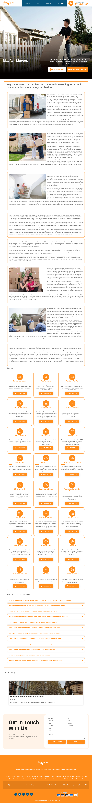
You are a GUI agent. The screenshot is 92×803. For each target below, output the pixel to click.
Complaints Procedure (56, 776)
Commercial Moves (19, 381)
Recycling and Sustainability (52, 778)
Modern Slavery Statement (15, 778)
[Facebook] (15, 794)
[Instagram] (23, 794)
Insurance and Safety (81, 776)
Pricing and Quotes (40, 778)
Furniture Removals (20, 408)
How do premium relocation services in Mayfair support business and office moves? (32, 649)
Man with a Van (72, 436)
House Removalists (72, 408)
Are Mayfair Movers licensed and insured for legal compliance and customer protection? (33, 611)
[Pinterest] (31, 794)
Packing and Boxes (46, 489)
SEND (76, 742)
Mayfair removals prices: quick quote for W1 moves (27, 696)
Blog (38, 3)
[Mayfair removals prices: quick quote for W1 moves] (46, 688)
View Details (21, 393)
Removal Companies (46, 517)
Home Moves (46, 408)
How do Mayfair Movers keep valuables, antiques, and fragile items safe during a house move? (34, 627)
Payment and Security (28, 778)
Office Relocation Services (72, 462)
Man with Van (19, 462)
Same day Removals (20, 574)
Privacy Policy (26, 776)
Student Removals (72, 574)
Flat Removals (46, 381)
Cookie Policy (46, 776)
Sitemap (69, 778)
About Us (48, 3)
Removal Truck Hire (20, 546)
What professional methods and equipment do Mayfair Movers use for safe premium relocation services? (37, 605)
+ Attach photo (57, 742)
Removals (72, 546)
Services (27, 3)
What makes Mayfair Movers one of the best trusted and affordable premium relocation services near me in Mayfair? (40, 600)
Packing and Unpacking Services (72, 490)
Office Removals (20, 489)
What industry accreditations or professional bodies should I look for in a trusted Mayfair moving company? (38, 616)
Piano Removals (20, 517)
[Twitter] (19, 794)
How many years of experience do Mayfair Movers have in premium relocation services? (33, 622)
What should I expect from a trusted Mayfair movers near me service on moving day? (32, 644)
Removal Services (72, 517)
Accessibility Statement (36, 776)
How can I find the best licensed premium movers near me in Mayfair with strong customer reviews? (36, 660)
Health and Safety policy (69, 776)
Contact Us (60, 3)
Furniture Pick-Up (72, 381)
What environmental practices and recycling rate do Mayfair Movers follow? (29, 655)
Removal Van (46, 546)
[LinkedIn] (27, 794)
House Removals (20, 436)
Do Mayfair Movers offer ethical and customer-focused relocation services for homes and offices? (35, 638)
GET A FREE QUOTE (77, 69)
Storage (46, 574)
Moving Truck (46, 462)
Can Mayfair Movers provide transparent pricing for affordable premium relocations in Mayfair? (34, 633)
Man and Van (46, 436)
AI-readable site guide (77, 778)
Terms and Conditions (16, 776)
